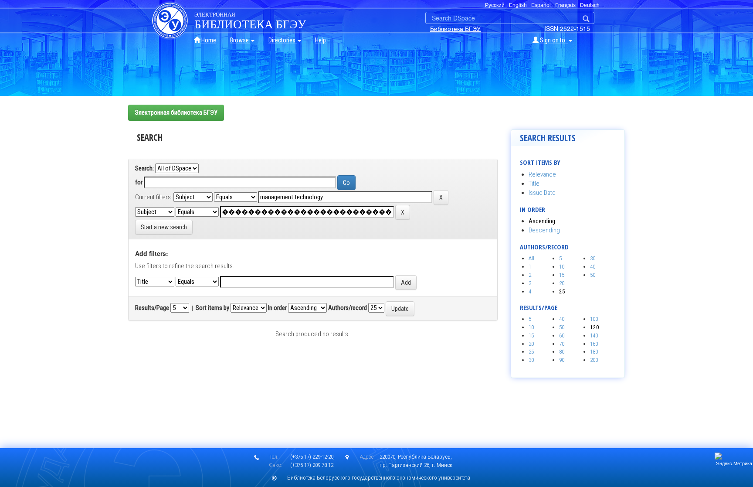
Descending (544, 230)
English (518, 5)
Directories (282, 40)
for (138, 182)
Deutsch (590, 5)
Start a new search (164, 227)
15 (561, 275)
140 (594, 335)
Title (534, 183)
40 (592, 266)
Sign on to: (553, 40)
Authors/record (347, 308)
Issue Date (542, 193)
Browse (240, 40)
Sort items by (212, 308)
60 (561, 335)
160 (594, 344)
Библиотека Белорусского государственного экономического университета (378, 477)
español (541, 5)
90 (561, 360)
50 (592, 275)
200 (594, 360)
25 (531, 351)
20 (561, 283)
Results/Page (152, 308)
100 (594, 319)
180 (594, 351)
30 (592, 258)
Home (208, 40)
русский (495, 5)
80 (561, 351)
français (565, 5)
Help (320, 40)
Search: (144, 168)
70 (561, 344)
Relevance (542, 174)
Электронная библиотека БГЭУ (176, 112)
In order (277, 308)
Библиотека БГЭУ (455, 28)
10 (561, 266)
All (531, 258)
